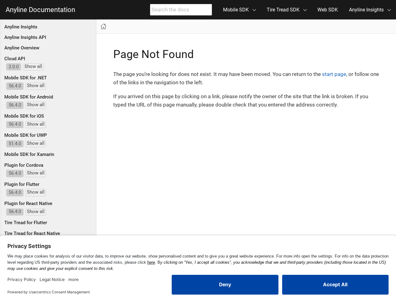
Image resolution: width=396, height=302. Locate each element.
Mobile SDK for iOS (24, 116)
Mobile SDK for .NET (25, 78)
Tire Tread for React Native (32, 233)
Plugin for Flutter (21, 184)
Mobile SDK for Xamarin (29, 154)
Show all (33, 66)
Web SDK (327, 10)
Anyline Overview (21, 48)
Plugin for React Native (28, 203)
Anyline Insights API (25, 37)
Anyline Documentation (40, 9)
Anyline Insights (20, 27)
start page (334, 74)
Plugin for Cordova (23, 165)
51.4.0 (15, 143)
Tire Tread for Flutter (25, 222)
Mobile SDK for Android (28, 97)
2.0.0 (14, 66)
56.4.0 (15, 86)
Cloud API (14, 58)
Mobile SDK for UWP (25, 135)
